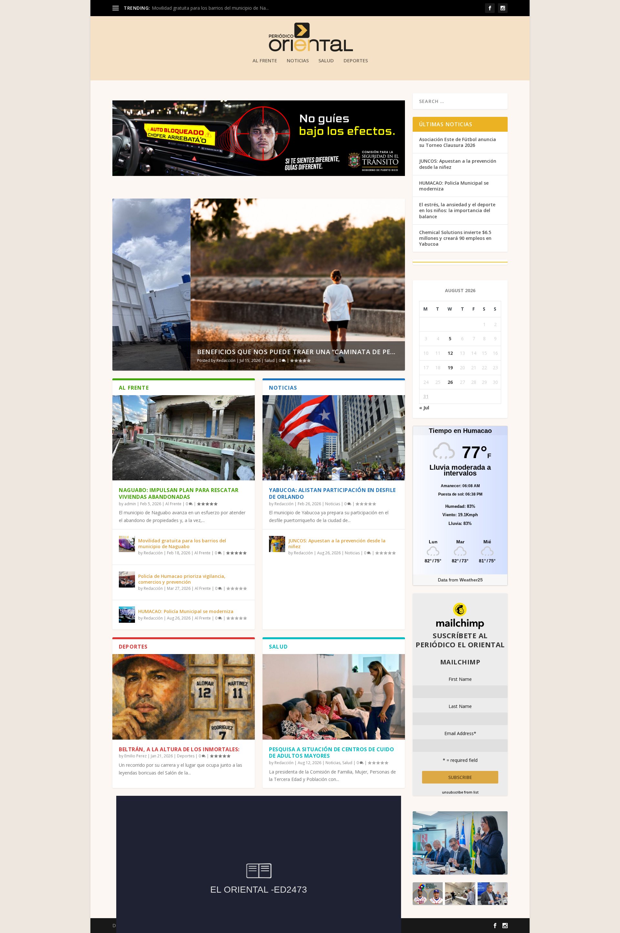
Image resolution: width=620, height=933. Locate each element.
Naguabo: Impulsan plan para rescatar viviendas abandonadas (178, 493)
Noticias (298, 61)
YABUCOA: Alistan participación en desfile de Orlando (332, 493)
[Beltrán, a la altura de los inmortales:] (183, 696)
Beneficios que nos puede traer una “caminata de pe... (218, 351)
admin (130, 504)
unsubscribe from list (460, 792)
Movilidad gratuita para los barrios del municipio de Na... (210, 8)
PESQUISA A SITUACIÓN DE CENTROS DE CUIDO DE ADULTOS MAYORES (331, 753)
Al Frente (265, 61)
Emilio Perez (135, 756)
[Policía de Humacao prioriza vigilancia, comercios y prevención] (127, 579)
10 (396, 206)
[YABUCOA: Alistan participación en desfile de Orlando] (334, 437)
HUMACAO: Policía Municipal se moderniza (185, 611)
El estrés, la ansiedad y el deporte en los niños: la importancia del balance (457, 210)
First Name (460, 679)
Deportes (356, 61)
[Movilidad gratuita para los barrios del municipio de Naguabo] (127, 544)
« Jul (424, 408)
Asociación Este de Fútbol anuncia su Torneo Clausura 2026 (457, 142)
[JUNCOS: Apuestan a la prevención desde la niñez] (277, 544)
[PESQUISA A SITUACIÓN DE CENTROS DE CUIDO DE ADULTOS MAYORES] (334, 696)
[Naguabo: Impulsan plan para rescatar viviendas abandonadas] (183, 437)
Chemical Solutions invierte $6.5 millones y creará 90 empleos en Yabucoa (455, 238)
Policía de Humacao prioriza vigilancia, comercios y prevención (181, 579)
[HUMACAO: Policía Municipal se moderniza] (127, 615)
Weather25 (471, 579)
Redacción (147, 360)
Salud (326, 61)
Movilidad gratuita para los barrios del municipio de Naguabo (182, 543)
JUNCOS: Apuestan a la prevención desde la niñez (337, 543)
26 (450, 382)
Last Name (460, 706)
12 (450, 353)
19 (450, 367)
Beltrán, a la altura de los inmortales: (179, 749)
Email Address (460, 733)
